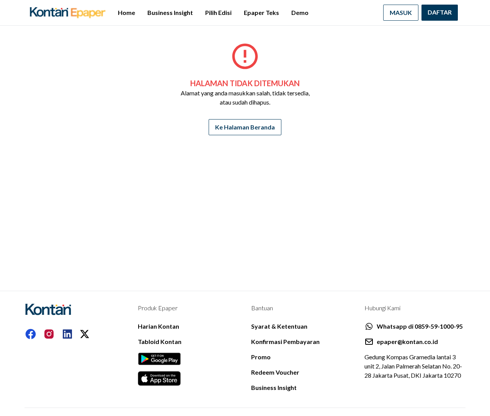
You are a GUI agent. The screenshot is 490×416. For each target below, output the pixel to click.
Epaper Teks (261, 12)
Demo (300, 12)
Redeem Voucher (275, 372)
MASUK (401, 12)
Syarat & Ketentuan (279, 326)
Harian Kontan (158, 326)
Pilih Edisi (218, 12)
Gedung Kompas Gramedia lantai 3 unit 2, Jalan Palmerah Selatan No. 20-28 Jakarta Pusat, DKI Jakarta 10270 (413, 366)
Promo (261, 356)
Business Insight (170, 12)
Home (126, 12)
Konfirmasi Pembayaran (285, 341)
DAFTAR (440, 12)
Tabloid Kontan (159, 341)
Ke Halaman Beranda (245, 127)
